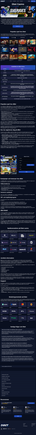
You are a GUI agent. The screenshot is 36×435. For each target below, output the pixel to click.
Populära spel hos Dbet (5, 374)
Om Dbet (24, 423)
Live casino (13, 37)
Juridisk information (4, 388)
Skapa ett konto (4, 381)
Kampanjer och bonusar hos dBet (6, 383)
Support (3, 390)
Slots (30, 37)
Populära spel (4, 37)
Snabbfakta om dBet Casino (6, 376)
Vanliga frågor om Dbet (5, 393)
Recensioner (3, 395)
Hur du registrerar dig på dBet (6, 379)
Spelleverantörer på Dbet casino (6, 386)
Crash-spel (21, 37)
